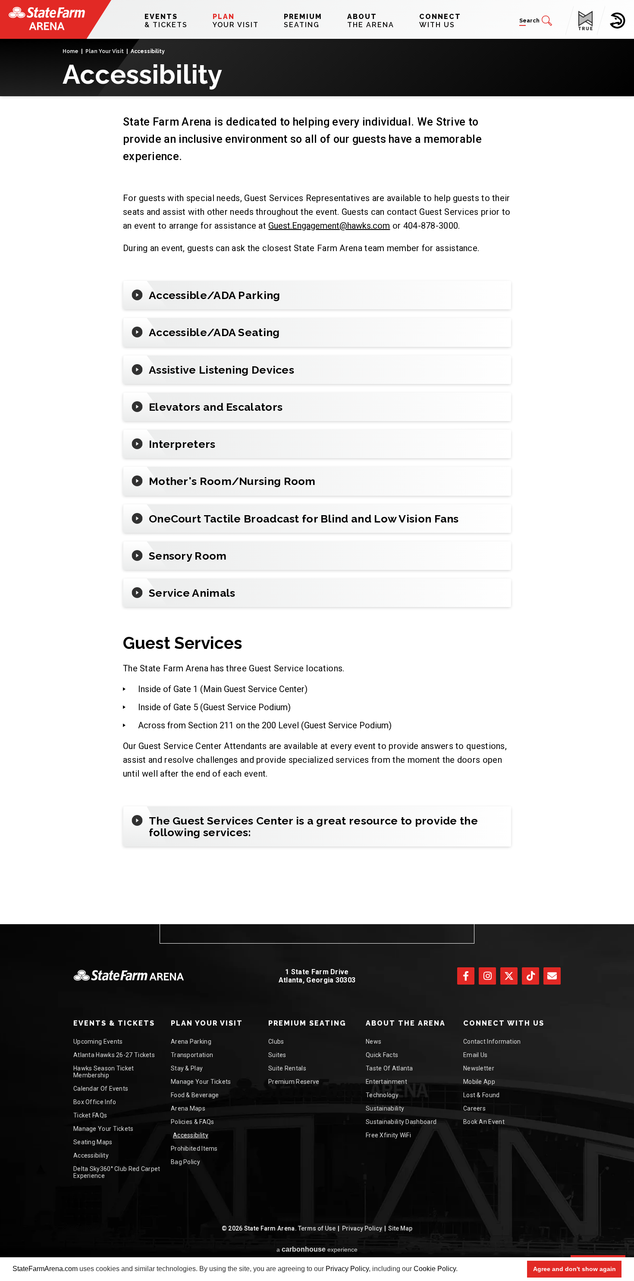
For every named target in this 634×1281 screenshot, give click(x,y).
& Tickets (166, 21)
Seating (303, 21)
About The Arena (406, 1023)
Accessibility (91, 1155)
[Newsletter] (552, 976)
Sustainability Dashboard (401, 1121)
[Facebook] (465, 976)
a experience (317, 1249)
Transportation (192, 1054)
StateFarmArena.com (45, 1268)
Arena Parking (191, 1041)
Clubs (276, 1041)
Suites (277, 1054)
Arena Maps (188, 1108)
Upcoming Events (98, 1041)
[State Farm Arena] (47, 18)
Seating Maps (93, 1142)
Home (70, 51)
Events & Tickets (114, 1023)
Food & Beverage (195, 1095)
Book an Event (484, 1121)
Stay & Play (187, 1068)
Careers (474, 1108)
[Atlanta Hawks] (617, 21)
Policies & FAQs (192, 1121)
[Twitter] (509, 976)
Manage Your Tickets (103, 1128)
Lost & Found (481, 1095)
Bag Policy (185, 1161)
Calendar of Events (100, 1088)
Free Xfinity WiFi (388, 1135)
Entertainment (386, 1081)
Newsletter (478, 1068)
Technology (382, 1095)
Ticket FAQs (90, 1115)
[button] (460, 1269)
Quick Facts (382, 1054)
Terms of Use (317, 1228)
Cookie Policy (435, 1268)
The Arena (370, 21)
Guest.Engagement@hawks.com (329, 225)
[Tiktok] (530, 976)
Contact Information (492, 1041)
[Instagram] (487, 976)
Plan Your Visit (104, 51)
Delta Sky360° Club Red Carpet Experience (116, 1172)
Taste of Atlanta (389, 1068)
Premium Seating (307, 1023)
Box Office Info (94, 1101)
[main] (317, 481)
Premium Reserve (294, 1081)
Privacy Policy (347, 1268)
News (373, 1041)
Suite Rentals (287, 1068)
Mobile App (479, 1081)
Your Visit (236, 21)
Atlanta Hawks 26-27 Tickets (114, 1054)
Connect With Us (503, 1023)
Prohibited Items (194, 1148)
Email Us (475, 1054)
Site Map (400, 1228)
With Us (440, 21)
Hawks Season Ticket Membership (103, 1072)
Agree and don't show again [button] (574, 1268)
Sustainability (385, 1108)
